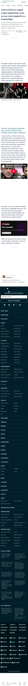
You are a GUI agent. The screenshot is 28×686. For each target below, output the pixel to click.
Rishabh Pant (17, 340)
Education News (18, 402)
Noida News (17, 363)
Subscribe (23, 2)
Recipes (16, 415)
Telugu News (4, 549)
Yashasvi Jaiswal (4, 340)
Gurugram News (18, 355)
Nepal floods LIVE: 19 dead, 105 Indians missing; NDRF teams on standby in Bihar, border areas (7, 617)
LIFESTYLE (3, 406)
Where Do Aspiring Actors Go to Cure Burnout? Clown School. (6, 561)
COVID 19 (3, 500)
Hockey (2, 477)
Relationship (4, 417)
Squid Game (20, 70)
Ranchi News (4, 368)
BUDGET (3, 444)
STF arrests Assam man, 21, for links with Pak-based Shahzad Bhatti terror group (7, 580)
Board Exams (17, 397)
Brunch (16, 409)
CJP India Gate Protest (6, 526)
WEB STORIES (4, 424)
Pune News (16, 366)
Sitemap (3, 639)
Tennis (15, 477)
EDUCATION (4, 394)
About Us (3, 630)
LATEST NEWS (4, 317)
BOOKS (3, 484)
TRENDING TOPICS (5, 535)
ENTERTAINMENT (5, 372)
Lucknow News (17, 360)
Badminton (3, 475)
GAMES (3, 504)
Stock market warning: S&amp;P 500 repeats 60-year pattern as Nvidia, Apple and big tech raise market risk (20, 572)
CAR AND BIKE (4, 464)
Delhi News (3, 355)
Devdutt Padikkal (5, 337)
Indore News (4, 357)
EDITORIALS (4, 460)
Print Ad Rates (13, 636)
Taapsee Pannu (4, 523)
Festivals (16, 412)
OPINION (3, 456)
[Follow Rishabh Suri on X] (11, 34)
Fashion (2, 412)
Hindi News (17, 549)
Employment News (18, 400)
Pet (1, 420)
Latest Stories (5, 557)
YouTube (3, 531)
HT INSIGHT (4, 488)
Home (2, 5)
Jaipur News (17, 357)
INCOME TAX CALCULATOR (8, 514)
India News (20, 5)
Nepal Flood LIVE (18, 531)
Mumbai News (4, 363)
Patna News (4, 366)
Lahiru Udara (17, 343)
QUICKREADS (4, 496)
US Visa (16, 526)
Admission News (5, 397)
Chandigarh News (5, 352)
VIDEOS (3, 440)
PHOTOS (3, 436)
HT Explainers (17, 552)
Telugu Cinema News (6, 381)
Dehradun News (18, 352)
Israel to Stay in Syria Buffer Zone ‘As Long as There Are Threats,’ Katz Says (7, 570)
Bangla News (17, 546)
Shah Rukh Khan (18, 523)
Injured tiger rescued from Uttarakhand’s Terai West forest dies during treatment (20, 589)
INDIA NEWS (4, 325)
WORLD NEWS (4, 321)
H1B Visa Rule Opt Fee (19, 529)
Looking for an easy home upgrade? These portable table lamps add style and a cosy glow (20, 562)
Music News (4, 378)
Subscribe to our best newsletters (14, 299)
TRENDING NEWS (5, 518)
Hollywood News (18, 375)
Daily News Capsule (6, 303)
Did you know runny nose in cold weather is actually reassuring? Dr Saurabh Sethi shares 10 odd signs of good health (7, 602)
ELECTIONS (4, 492)
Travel (15, 417)
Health (2, 415)
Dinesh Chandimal (5, 343)
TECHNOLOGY (4, 468)
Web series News (5, 383)
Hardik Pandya (17, 337)
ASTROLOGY (4, 387)
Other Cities (17, 368)
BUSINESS (3, 432)
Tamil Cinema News (18, 378)
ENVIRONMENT (5, 448)
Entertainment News (6, 546)
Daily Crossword (18, 507)
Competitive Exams (5, 400)
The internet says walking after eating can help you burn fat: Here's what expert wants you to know (20, 581)
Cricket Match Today (19, 332)
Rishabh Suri (6, 34)
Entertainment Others (19, 383)
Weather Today (13, 633)
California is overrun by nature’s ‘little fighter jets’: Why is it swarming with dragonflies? (20, 601)
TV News (16, 381)
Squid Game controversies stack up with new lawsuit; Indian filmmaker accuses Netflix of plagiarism (13, 130)
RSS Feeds (12, 639)
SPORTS (3, 472)
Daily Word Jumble (5, 510)
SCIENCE (3, 452)
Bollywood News (5, 375)
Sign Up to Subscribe (14, 307)
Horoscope (3, 390)
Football (16, 475)
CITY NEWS (4, 347)
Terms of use (22, 630)
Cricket (13, 5)
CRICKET (3, 329)
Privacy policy (4, 633)
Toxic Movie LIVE (5, 520)
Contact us (12, 630)
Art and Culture (4, 409)
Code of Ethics (22, 636)
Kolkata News (4, 360)
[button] (2, 2)
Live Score (3, 334)
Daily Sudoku (4, 507)
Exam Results (4, 402)
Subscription (4, 636)
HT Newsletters (22, 633)
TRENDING (3, 428)
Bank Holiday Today (18, 520)
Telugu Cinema (17, 543)
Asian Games (4, 529)
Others (2, 480)
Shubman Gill (17, 334)
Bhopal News (17, 349)
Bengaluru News (5, 349)
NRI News (3, 552)
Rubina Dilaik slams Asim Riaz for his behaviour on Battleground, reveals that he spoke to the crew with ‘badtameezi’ (7, 591)
